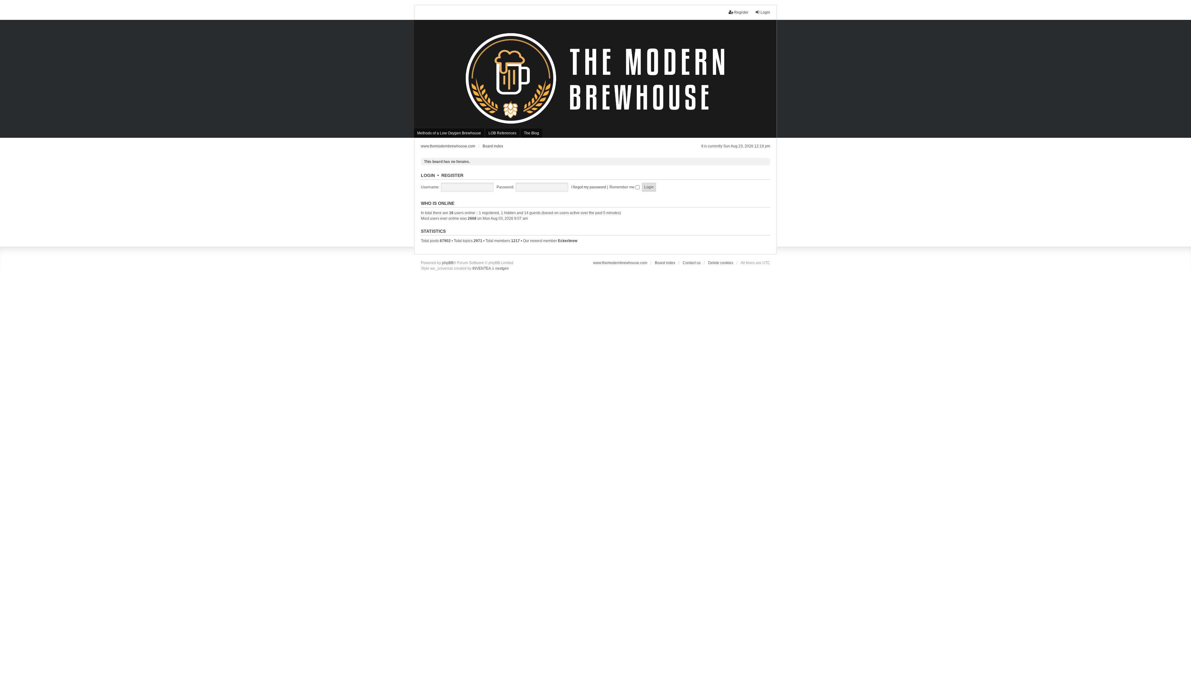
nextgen (502, 268)
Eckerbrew (567, 241)
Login (428, 175)
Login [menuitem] (765, 12)
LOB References (502, 133)
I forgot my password (588, 187)
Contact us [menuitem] (692, 263)
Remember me (622, 187)
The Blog (531, 133)
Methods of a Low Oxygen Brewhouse (449, 133)
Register (452, 175)
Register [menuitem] (741, 12)
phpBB (447, 263)
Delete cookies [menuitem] (720, 263)
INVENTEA (481, 268)
